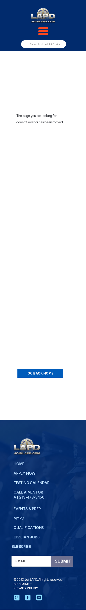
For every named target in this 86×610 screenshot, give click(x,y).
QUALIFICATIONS (29, 527)
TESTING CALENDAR (32, 482)
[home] (43, 16)
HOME (19, 464)
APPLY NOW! (25, 473)
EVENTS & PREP (27, 508)
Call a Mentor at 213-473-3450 (29, 495)
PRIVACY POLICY (26, 588)
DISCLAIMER (23, 584)
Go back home (40, 373)
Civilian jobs (26, 537)
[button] (43, 31)
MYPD (19, 518)
